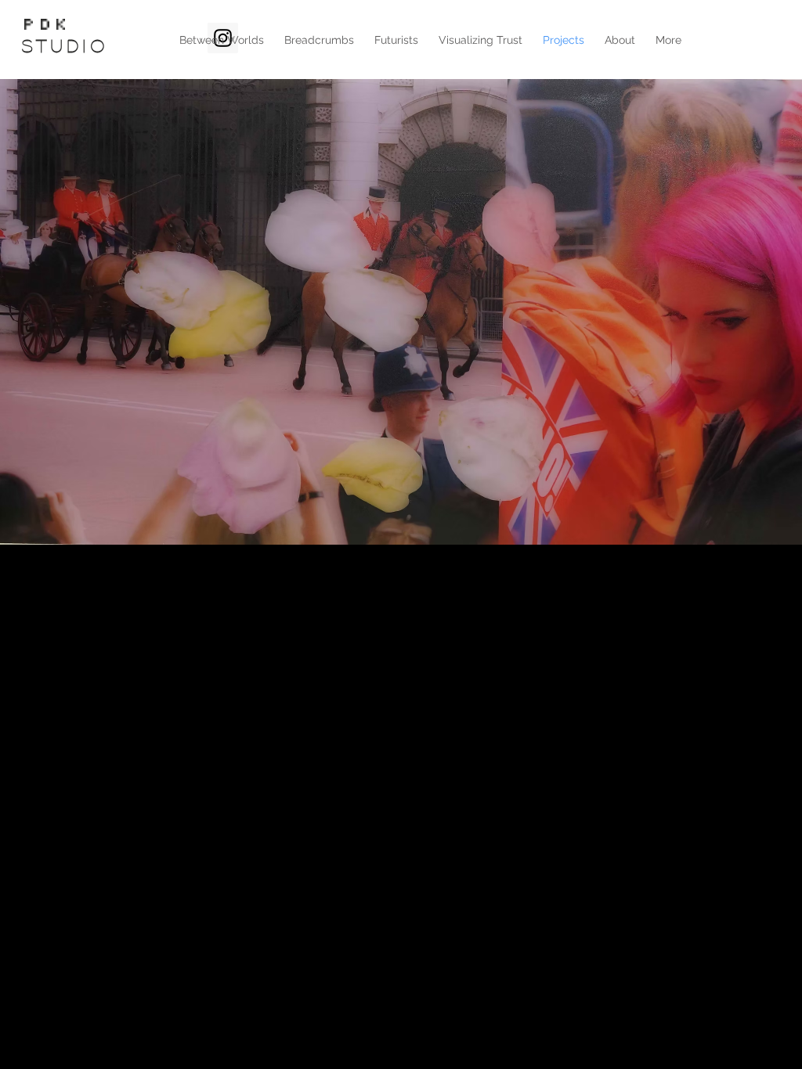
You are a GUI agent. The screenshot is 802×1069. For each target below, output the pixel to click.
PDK (46, 25)
